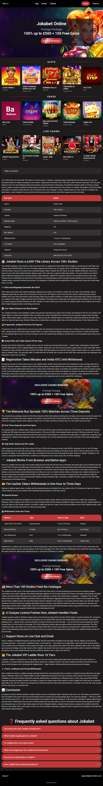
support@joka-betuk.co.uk (91, 776)
